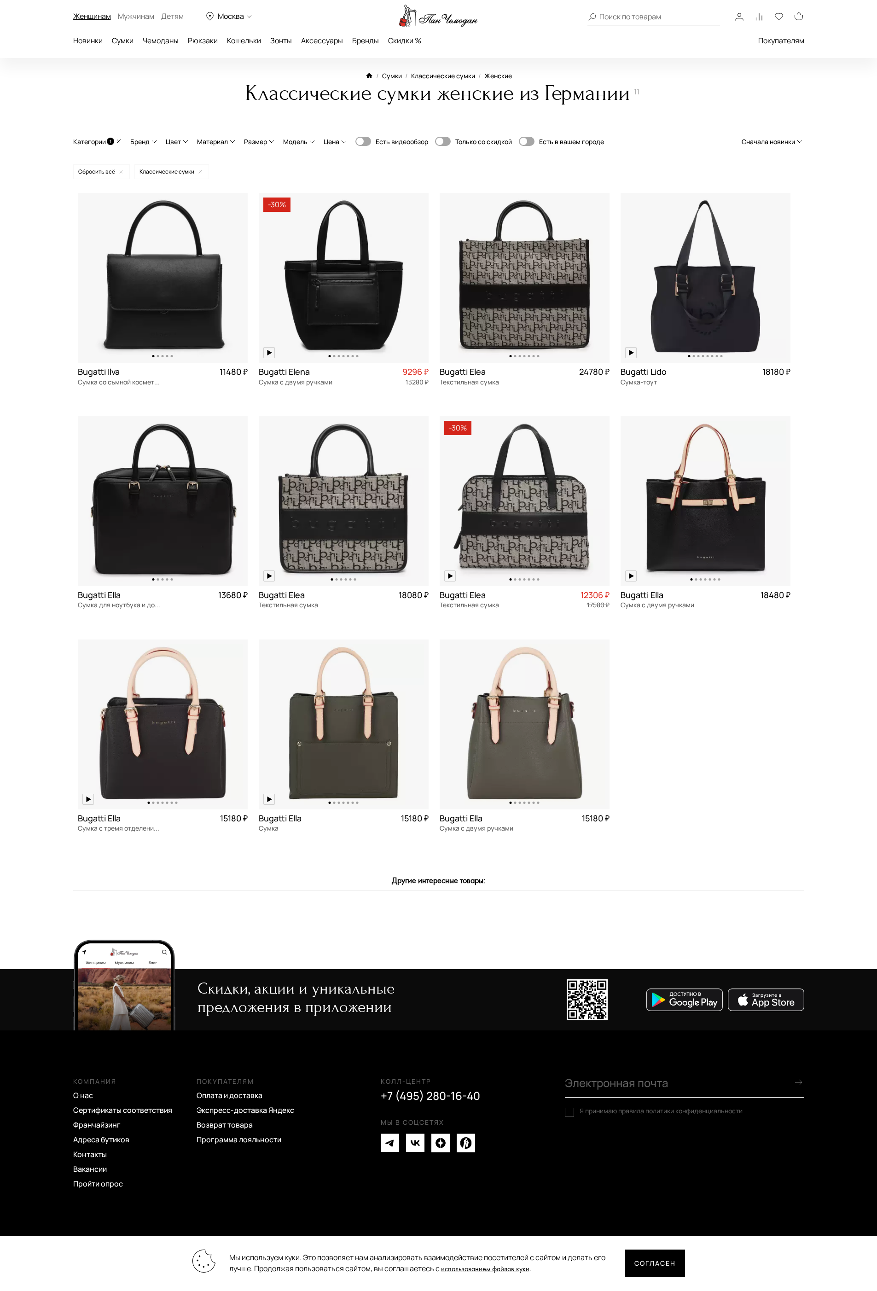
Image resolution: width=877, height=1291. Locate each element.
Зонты (281, 40)
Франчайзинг (97, 1125)
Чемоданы (161, 40)
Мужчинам (136, 16)
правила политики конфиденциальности (680, 1110)
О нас (83, 1095)
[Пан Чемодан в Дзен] (440, 1143)
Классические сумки (443, 75)
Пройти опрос (98, 1184)
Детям (172, 16)
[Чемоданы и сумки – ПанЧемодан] (438, 16)
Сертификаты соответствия (122, 1110)
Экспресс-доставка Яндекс (245, 1110)
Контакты (90, 1154)
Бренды (365, 40)
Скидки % (404, 40)
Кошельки (244, 40)
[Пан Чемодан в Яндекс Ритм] (466, 1143)
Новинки (88, 40)
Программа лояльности (239, 1139)
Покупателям (781, 40)
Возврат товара (225, 1125)
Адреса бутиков (101, 1139)
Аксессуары (322, 40)
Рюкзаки (203, 40)
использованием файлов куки (485, 1269)
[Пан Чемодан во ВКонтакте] (415, 1143)
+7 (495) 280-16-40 (430, 1095)
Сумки (123, 40)
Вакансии (90, 1169)
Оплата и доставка (229, 1095)
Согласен (655, 1263)
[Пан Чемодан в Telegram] (390, 1143)
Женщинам (92, 16)
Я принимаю (661, 1111)
